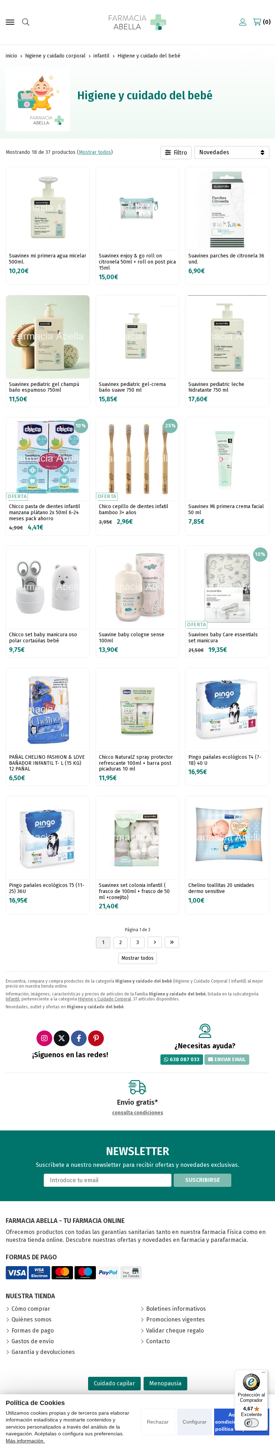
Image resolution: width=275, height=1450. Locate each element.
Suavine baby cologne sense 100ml (131, 638)
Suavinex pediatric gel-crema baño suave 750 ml (132, 387)
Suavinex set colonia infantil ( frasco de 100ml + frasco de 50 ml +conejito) (134, 891)
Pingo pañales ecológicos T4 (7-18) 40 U (224, 760)
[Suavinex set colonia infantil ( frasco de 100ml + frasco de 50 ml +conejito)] (137, 837)
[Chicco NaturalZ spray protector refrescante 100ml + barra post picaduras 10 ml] (137, 709)
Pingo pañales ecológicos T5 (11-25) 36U (47, 888)
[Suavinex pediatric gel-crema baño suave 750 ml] (137, 336)
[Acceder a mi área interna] (243, 22)
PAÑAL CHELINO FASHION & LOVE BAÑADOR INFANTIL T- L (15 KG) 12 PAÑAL (47, 763)
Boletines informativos (176, 1308)
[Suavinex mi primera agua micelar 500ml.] (48, 208)
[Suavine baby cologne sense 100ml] (137, 587)
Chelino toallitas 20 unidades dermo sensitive (221, 888)
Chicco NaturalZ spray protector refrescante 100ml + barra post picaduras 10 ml (136, 763)
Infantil (12, 999)
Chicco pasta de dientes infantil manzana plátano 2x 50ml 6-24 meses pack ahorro (44, 512)
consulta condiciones (137, 1113)
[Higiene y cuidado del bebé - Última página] (172, 942)
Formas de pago (32, 1330)
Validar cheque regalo (175, 1330)
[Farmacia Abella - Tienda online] (137, 22)
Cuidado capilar (114, 1383)
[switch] (251, 1423)
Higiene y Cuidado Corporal (104, 999)
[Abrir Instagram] (44, 1038)
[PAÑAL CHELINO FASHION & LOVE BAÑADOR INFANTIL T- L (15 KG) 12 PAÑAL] (48, 709)
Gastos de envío (32, 1341)
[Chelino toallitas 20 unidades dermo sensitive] (227, 837)
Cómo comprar (30, 1308)
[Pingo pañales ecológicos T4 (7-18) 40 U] (227, 709)
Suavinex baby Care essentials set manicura (223, 638)
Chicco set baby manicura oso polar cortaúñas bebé (43, 638)
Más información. (25, 1441)
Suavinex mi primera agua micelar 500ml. (47, 259)
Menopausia (165, 1383)
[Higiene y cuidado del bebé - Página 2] (155, 942)
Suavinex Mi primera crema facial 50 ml (226, 509)
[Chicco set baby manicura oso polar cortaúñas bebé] (48, 587)
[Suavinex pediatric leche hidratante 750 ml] (227, 336)
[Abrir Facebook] (79, 1038)
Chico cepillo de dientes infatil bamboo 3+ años (133, 509)
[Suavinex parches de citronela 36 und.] (227, 208)
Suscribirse (202, 1179)
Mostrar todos (95, 152)
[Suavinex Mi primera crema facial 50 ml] (227, 459)
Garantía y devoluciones (43, 1352)
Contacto (158, 1341)
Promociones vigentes (175, 1319)
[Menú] (263, 1374)
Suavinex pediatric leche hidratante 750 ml (216, 387)
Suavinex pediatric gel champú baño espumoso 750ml (44, 387)
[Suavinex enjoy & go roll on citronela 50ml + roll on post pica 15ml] (137, 208)
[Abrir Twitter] (61, 1038)
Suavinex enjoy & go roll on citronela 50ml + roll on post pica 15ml (137, 262)
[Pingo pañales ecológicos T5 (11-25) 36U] (48, 837)
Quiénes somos (31, 1319)
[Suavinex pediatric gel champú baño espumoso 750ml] (48, 336)
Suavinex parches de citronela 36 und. (226, 259)
